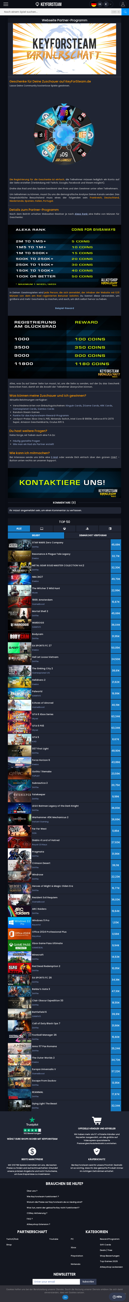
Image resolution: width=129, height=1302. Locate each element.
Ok (65, 1297)
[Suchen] (125, 11)
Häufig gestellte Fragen (26, 440)
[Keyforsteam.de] (48, 4)
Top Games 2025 (109, 1261)
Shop (9, 1244)
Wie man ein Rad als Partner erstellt (33, 444)
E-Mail (54, 457)
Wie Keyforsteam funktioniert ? (43, 1196)
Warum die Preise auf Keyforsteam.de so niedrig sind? (54, 1202)
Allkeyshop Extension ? (38, 1224)
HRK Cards (106, 405)
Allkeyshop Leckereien (111, 1266)
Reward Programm (109, 1239)
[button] (122, 4)
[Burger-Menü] (5, 4)
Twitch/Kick (12, 1239)
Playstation (77, 1255)
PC (72, 1239)
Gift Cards (105, 1244)
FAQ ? (30, 1218)
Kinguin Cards (74, 405)
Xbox (73, 1247)
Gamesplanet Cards (24, 408)
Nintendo (75, 1264)
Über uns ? (32, 1190)
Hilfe (119, 1296)
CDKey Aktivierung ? (37, 1213)
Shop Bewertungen (109, 1255)
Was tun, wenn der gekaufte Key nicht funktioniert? (53, 1207)
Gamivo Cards (46, 408)
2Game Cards (91, 405)
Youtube (53, 1239)
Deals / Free (106, 1250)
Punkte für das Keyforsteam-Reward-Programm (41, 415)
